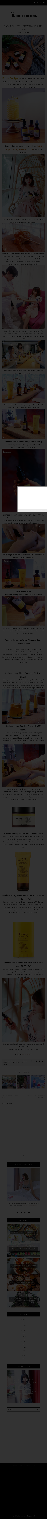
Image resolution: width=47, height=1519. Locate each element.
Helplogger (39, 510)
